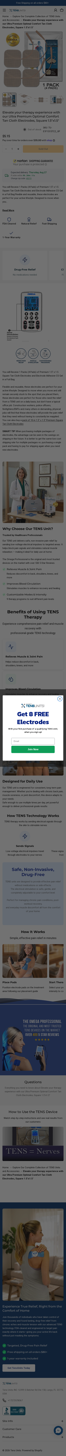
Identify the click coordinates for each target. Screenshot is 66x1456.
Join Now (33, 749)
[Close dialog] (60, 699)
